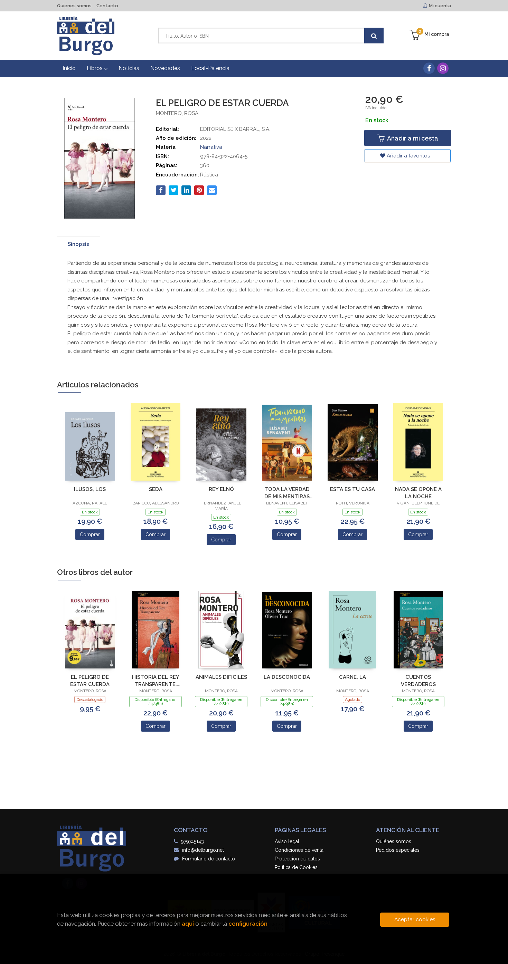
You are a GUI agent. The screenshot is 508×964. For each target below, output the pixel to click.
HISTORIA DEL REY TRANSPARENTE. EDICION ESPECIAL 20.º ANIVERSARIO (155, 680)
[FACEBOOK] (429, 68)
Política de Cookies (296, 867)
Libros (95, 68)
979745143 (192, 841)
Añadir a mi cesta (412, 138)
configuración (247, 923)
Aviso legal (287, 841)
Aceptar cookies (414, 919)
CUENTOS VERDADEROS (418, 680)
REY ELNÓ (221, 489)
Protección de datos (297, 858)
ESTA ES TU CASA (352, 489)
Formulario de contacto (208, 858)
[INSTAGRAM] (443, 68)
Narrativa (211, 147)
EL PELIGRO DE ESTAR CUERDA (90, 680)
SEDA (155, 489)
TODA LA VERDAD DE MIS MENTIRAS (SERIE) (287, 493)
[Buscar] (374, 36)
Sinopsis (78, 244)
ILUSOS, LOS (90, 489)
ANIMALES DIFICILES (221, 677)
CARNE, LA (352, 677)
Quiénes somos (74, 5)
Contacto (107, 5)
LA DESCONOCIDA (287, 677)
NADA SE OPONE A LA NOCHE (418, 493)
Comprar (90, 534)
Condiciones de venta (299, 850)
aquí (188, 923)
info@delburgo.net (203, 850)
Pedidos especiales (398, 850)
